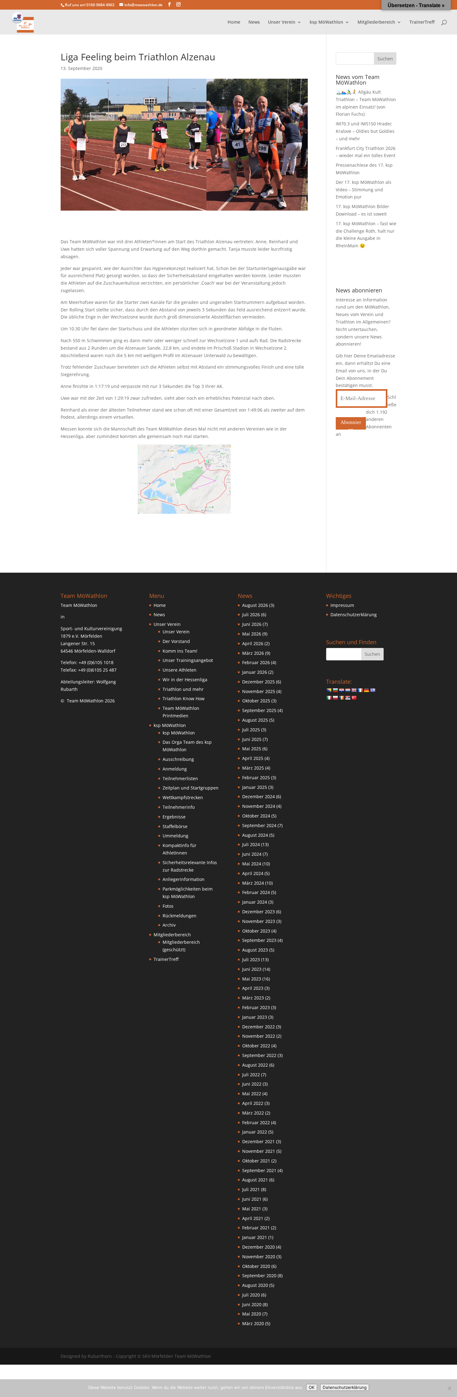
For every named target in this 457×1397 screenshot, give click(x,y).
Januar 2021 (254, 1237)
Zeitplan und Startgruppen (191, 788)
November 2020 (258, 1257)
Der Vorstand (176, 641)
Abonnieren (350, 424)
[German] (366, 690)
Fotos (168, 906)
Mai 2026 (251, 634)
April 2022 (252, 1103)
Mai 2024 (251, 864)
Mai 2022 (251, 1094)
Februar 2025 (256, 777)
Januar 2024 (254, 902)
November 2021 (258, 1151)
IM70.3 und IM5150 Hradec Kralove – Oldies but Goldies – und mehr (365, 131)
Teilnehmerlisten (180, 778)
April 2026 (252, 643)
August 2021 (255, 1180)
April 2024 (252, 873)
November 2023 (258, 921)
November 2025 (258, 691)
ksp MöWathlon (179, 733)
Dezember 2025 (258, 682)
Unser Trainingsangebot (188, 660)
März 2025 (253, 768)
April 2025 (252, 758)
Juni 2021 (251, 1199)
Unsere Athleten (179, 670)
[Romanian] (341, 697)
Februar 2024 (256, 892)
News (254, 22)
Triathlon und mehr (183, 689)
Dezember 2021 (258, 1141)
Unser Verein (176, 632)
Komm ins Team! (180, 651)
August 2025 (255, 720)
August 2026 (255, 605)
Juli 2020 (251, 1295)
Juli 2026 (251, 614)
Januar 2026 (254, 672)
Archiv (169, 925)
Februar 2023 (256, 1007)
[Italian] (329, 697)
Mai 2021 (251, 1209)
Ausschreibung (178, 759)
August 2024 (255, 835)
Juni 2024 (251, 854)
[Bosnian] (329, 690)
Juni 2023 (251, 969)
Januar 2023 (254, 1017)
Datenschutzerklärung (353, 614)
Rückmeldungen (179, 916)
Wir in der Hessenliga (185, 679)
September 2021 (259, 1170)
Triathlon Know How (184, 698)
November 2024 (258, 806)
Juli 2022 (251, 1075)
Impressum (342, 605)
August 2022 (255, 1065)
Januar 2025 (254, 787)
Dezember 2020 (258, 1247)
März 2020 (253, 1323)
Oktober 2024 (256, 816)
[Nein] (449, 1388)
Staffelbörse (175, 826)
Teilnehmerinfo (179, 807)
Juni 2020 (251, 1304)
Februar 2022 (256, 1122)
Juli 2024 (251, 844)
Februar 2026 (256, 662)
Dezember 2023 (258, 912)
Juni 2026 (251, 624)
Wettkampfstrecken (183, 797)
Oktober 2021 (256, 1161)
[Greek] (372, 690)
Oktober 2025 (256, 701)
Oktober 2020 (256, 1266)
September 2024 (259, 825)
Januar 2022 (254, 1132)
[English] (354, 690)
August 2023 (255, 950)
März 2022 (253, 1113)
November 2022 (258, 1036)
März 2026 (253, 653)
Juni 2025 (251, 739)
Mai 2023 (251, 979)
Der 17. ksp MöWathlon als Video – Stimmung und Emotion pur (363, 189)
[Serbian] (347, 697)
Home (234, 22)
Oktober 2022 (256, 1046)
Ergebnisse (174, 817)
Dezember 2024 (258, 796)
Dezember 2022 (258, 1027)
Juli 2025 (251, 730)
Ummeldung (175, 836)
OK (312, 1387)
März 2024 (253, 883)
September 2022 (259, 1055)
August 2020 (255, 1285)
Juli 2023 (251, 959)
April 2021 (252, 1218)
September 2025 (259, 710)
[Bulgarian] (335, 690)
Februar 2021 (256, 1228)
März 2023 (253, 998)
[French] (360, 690)
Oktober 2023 (256, 931)
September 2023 (259, 940)
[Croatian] (341, 690)
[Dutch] (347, 690)
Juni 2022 (251, 1084)
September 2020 (259, 1275)
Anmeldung (175, 769)
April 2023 (252, 988)
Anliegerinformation (184, 879)
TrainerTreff (422, 22)
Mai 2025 (251, 749)
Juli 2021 (251, 1189)
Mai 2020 (251, 1314)
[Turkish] (354, 697)
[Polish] (335, 697)
